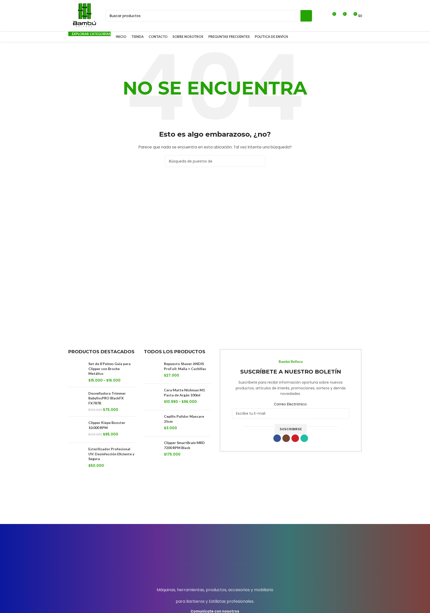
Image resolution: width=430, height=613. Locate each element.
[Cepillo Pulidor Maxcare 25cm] (152, 423)
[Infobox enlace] (214, 560)
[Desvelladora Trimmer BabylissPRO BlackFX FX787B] (76, 401)
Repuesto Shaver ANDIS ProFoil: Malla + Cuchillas (185, 366)
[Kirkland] (89, 505)
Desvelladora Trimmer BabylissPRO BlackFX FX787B (107, 398)
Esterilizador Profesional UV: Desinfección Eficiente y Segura (111, 454)
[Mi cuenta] (322, 16)
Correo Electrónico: (290, 404)
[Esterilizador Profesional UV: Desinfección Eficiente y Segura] (76, 457)
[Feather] (215, 505)
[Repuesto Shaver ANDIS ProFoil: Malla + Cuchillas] (152, 370)
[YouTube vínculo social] (295, 438)
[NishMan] (257, 505)
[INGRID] (341, 505)
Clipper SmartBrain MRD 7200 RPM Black (184, 445)
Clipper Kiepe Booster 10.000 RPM (106, 425)
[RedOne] (173, 505)
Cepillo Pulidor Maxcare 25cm (184, 418)
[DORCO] (131, 505)
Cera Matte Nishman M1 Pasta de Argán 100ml (184, 392)
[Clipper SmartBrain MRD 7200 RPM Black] (152, 449)
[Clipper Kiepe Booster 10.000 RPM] (76, 429)
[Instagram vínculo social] (286, 438)
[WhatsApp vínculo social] (304, 438)
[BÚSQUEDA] (306, 16)
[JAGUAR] (299, 505)
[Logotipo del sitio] (84, 15)
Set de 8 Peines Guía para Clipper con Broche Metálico (109, 369)
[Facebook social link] (277, 438)
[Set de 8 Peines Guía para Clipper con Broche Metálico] (76, 372)
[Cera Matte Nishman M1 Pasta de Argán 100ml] (152, 397)
